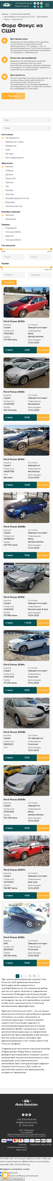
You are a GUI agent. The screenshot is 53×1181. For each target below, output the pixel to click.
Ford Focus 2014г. (14, 664)
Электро (9, 194)
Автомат (9, 215)
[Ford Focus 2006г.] (26, 507)
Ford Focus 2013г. (14, 459)
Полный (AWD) (13, 232)
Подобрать (14, 96)
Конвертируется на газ (17, 198)
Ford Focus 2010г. (14, 321)
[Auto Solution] (6, 5)
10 (34, 976)
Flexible (9, 190)
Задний (9, 236)
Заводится (10, 146)
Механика (10, 219)
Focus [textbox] (7, 128)
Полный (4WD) (13, 240)
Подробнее (43, 350)
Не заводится (12, 138)
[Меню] (47, 4)
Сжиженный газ (13, 206)
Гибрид (9, 170)
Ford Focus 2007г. (15, 869)
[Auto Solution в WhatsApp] (41, 6)
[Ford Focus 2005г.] (26, 780)
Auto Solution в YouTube (41, 3)
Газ (7, 186)
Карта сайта (21, 1150)
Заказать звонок (22, 6)
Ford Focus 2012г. (14, 391)
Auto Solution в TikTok (35, 3)
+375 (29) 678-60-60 (23, 3)
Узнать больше (22, 1164)
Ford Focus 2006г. (15, 526)
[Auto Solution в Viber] (38, 6)
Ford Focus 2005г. (15, 799)
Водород (10, 202)
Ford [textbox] (6, 120)
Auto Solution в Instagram (38, 3)
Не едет (9, 154)
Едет (7, 150)
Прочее (9, 182)
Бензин (9, 166)
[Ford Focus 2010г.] (26, 302)
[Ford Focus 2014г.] (26, 645)
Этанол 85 (10, 178)
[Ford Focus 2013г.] (26, 440)
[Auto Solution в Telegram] (35, 6)
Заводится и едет (14, 142)
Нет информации (14, 157)
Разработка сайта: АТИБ (41, 1144)
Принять (5, 1179)
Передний (11, 228)
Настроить (18, 1179)
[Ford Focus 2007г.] (26, 851)
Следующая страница (38, 976)
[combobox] (26, 120)
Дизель (9, 174)
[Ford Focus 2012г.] (26, 372)
